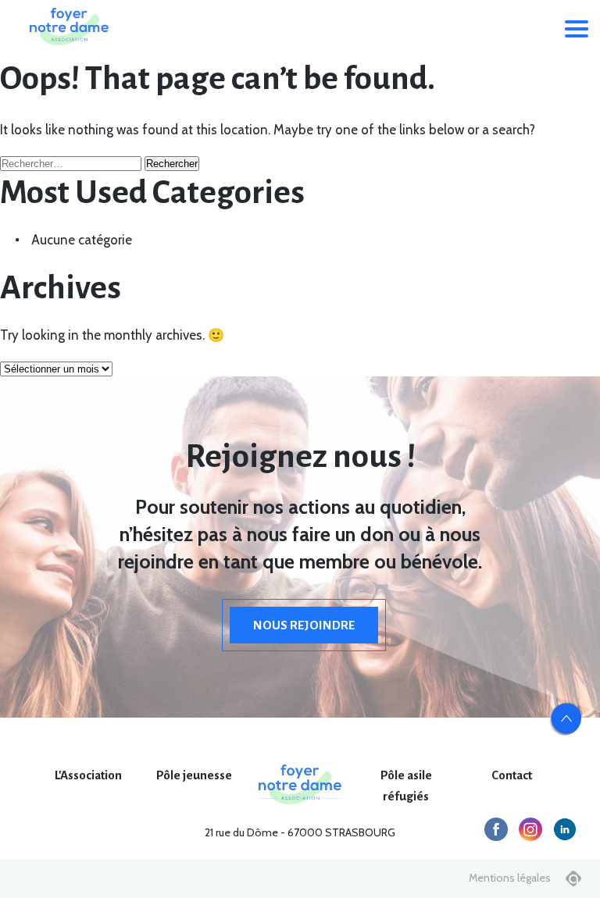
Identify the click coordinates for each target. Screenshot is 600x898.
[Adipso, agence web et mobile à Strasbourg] (573, 878)
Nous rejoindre (304, 625)
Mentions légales (510, 878)
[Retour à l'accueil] (69, 26)
